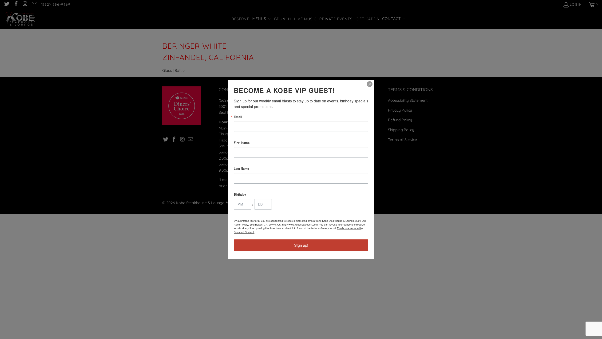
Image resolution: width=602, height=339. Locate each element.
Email (238, 116)
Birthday (240, 194)
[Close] (369, 84)
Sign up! (301, 245)
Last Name (241, 168)
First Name (242, 142)
